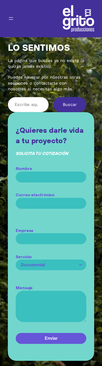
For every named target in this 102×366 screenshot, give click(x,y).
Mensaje (24, 287)
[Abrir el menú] (11, 18)
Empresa (24, 230)
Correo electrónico (35, 194)
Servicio (24, 256)
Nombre (24, 168)
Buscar (70, 104)
